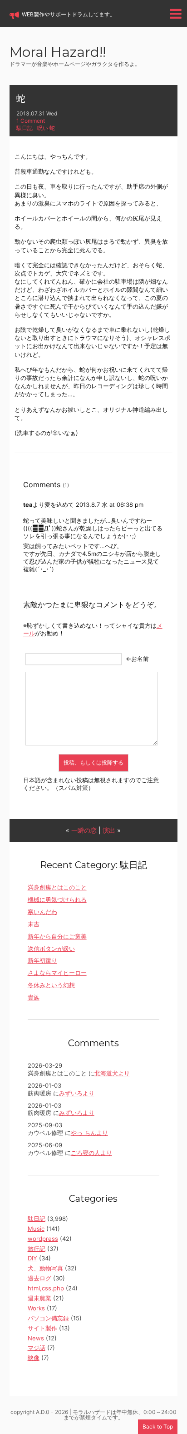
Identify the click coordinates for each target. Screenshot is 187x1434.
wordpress (43, 1238)
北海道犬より (112, 1073)
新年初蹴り (42, 960)
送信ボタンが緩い (51, 948)
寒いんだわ (42, 911)
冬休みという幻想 (51, 985)
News (36, 1338)
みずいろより (76, 1093)
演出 (109, 830)
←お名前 (137, 658)
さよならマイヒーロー (57, 972)
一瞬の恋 (84, 830)
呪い (42, 128)
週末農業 (39, 1298)
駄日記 (24, 128)
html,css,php (46, 1288)
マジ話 (36, 1347)
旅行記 (36, 1248)
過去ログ (39, 1278)
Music (36, 1228)
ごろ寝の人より (91, 1152)
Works (36, 1308)
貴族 (33, 997)
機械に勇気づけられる (57, 899)
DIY (32, 1258)
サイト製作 (42, 1328)
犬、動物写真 (45, 1268)
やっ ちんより (89, 1132)
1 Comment (30, 120)
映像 (33, 1357)
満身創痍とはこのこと (57, 887)
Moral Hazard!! (58, 52)
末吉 (33, 924)
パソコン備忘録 (48, 1318)
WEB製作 (33, 14)
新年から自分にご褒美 (57, 936)
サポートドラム (69, 14)
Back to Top (158, 1426)
